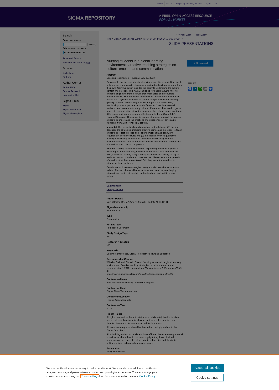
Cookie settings (89, 376)
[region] (139, 372)
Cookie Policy (147, 376)
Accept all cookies (207, 367)
